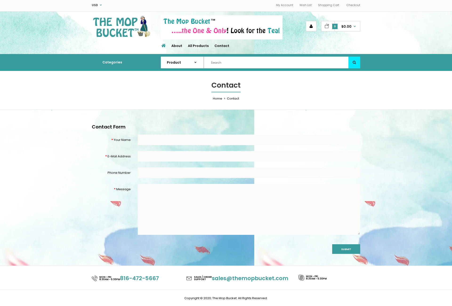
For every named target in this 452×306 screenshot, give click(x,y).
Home (217, 98)
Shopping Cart (328, 5)
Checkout (353, 5)
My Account (284, 5)
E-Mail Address (119, 156)
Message (123, 189)
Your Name (122, 140)
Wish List (305, 5)
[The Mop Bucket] (121, 37)
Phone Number (119, 172)
